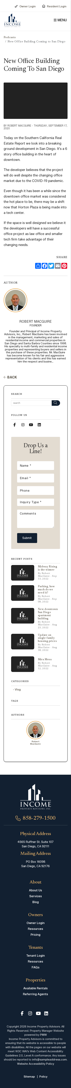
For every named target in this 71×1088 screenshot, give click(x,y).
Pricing (35, 934)
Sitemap (29, 1076)
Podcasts (10, 37)
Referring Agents (35, 994)
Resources (35, 929)
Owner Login (27, 6)
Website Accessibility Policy (35, 1063)
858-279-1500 (39, 818)
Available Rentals (35, 988)
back (12, 377)
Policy (43, 1076)
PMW (43, 1034)
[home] (12, 20)
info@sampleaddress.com (49, 1059)
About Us (35, 890)
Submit (27, 538)
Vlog (18, 689)
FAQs (36, 967)
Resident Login (56, 6)
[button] (14, 425)
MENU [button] (62, 20)
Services (35, 896)
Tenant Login (35, 955)
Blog (35, 902)
